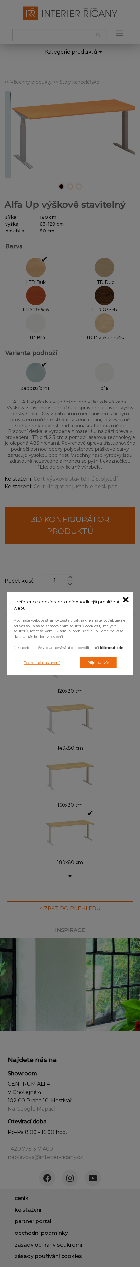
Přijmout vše (98, 662)
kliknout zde (111, 647)
